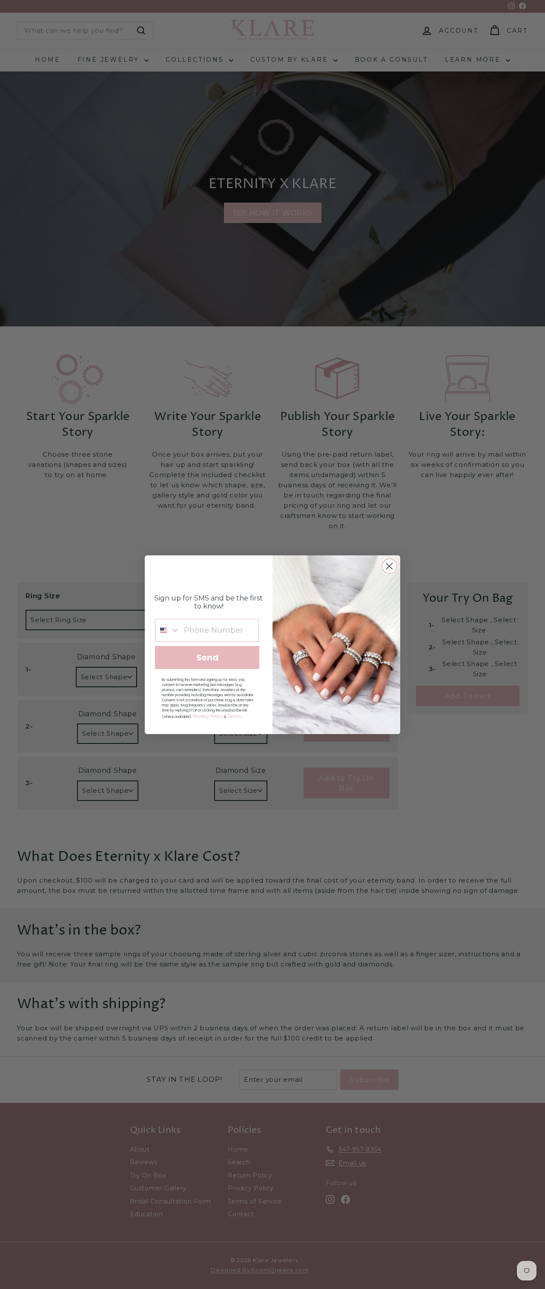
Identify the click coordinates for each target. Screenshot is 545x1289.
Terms (234, 716)
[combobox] (167, 630)
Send (207, 657)
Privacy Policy (208, 716)
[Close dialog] (389, 566)
